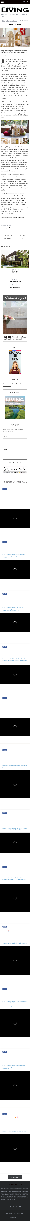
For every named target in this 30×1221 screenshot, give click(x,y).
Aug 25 (18, 532)
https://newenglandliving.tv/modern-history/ (13, 659)
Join (15, 455)
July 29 (18, 688)
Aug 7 (18, 583)
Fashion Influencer (15, 280)
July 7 (18, 857)
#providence (23, 660)
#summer (21, 556)
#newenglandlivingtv (7, 609)
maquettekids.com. (19, 217)
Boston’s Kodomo (6, 200)
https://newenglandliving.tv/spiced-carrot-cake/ (14, 1131)
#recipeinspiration (14, 610)
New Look (15, 272)
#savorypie (16, 609)
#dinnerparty (5, 1068)
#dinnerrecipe (23, 1006)
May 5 (18, 1042)
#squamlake (5, 881)
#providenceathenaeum (18, 943)
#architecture (15, 879)
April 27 (18, 1104)
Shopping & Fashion (12, 21)
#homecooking (6, 610)
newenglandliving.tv (11, 532)
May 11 (18, 979)
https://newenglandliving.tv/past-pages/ (12, 942)
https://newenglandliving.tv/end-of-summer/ (13, 554)
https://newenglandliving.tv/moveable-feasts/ (13, 1065)
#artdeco (4, 662)
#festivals (4, 557)
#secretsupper (16, 1067)
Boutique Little (19, 200)
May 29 (18, 916)
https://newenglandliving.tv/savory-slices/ (12, 607)
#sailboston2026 (17, 829)
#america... (24, 829)
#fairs (25, 556)
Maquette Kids (17, 149)
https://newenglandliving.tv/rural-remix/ (17, 877)
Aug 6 (18, 637)
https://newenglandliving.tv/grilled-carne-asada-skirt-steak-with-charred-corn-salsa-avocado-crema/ (15, 1003)
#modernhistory (16, 660)
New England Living (11, 530)
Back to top (13, 1217)
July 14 (18, 803)
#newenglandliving (7, 556)
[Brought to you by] (15, 470)
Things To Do (7, 228)
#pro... (25, 943)
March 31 (19, 1167)
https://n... (24, 715)
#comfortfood (22, 609)
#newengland (15, 556)
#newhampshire (23, 879)
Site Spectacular (15, 286)
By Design (4, 21)
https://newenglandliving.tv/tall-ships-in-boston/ (14, 828)
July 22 (18, 740)
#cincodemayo (15, 1006)
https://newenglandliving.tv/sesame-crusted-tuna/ (14, 766)
